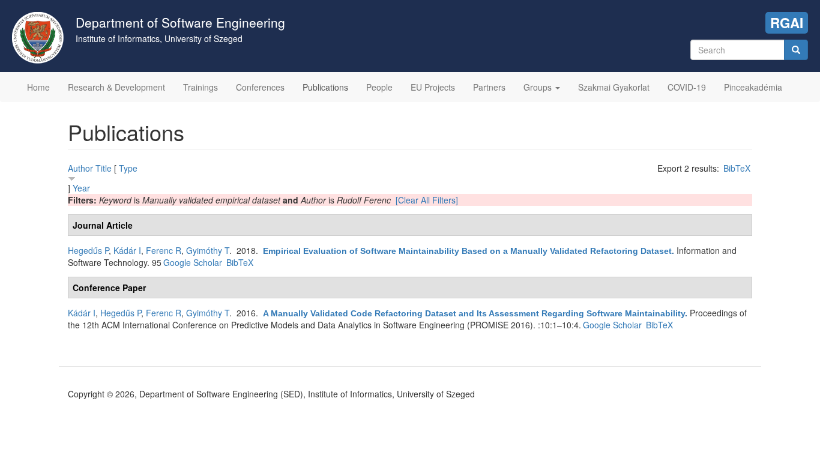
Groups (538, 87)
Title (103, 168)
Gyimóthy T (207, 250)
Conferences (260, 87)
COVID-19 (687, 87)
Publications (325, 87)
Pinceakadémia (753, 87)
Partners (489, 87)
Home (38, 87)
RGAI (786, 22)
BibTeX (736, 168)
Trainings (200, 87)
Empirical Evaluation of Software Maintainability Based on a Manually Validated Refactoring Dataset (467, 251)
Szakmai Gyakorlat (614, 87)
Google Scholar (192, 262)
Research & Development (116, 87)
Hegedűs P (88, 250)
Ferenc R (163, 250)
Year (81, 188)
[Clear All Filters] (427, 200)
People (379, 87)
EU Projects (433, 87)
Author (80, 168)
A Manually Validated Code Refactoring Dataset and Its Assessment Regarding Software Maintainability (474, 313)
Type (128, 168)
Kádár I (127, 250)
